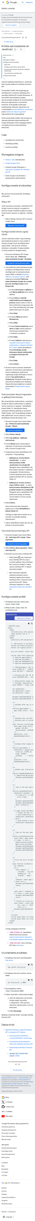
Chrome (4, 1191)
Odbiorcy (8, 277)
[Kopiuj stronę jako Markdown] (21, 49)
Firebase (4, 1194)
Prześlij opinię (8, 42)
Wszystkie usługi (7, 1203)
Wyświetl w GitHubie (24, 618)
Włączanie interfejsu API (16, 225)
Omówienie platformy (8, 1127)
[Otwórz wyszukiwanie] (23, 2)
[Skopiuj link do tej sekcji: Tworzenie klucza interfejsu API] (31, 531)
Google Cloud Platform (8, 1197)
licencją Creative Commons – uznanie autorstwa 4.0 (16, 1078)
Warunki (4, 1212)
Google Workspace (17, 31)
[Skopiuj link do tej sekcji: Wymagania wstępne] (25, 155)
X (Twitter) (5, 1172)
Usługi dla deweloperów (9, 1130)
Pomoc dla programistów (9, 1136)
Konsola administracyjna (9, 1148)
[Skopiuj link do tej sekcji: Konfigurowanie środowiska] (3, 189)
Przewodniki (18, 33)
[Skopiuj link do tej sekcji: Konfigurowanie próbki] (28, 597)
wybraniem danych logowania (16, 112)
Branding (25, 274)
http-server (9, 960)
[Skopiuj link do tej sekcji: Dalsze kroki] (16, 1025)
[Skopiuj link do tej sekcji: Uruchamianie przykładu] (29, 953)
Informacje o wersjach (8, 1133)
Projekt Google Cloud (12, 163)
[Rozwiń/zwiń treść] (13, 55)
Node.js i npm (10, 160)
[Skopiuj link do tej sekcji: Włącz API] (12, 202)
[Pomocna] (22, 37)
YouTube (4, 1175)
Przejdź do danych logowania (17, 544)
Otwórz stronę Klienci (15, 430)
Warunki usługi (6, 1139)
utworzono (20, 945)
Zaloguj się (29, 2)
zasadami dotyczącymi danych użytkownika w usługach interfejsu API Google (20, 345)
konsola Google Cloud (8, 1154)
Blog (3, 1166)
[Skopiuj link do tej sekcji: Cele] (8, 135)
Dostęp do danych (19, 277)
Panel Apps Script (7, 1151)
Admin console (8, 8)
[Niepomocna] (25, 37)
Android (4, 1188)
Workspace (18, 2)
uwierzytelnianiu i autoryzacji (23, 109)
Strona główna (6, 31)
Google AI (4, 1200)
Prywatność (12, 1212)
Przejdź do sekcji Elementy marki (18, 263)
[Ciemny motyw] (28, 623)
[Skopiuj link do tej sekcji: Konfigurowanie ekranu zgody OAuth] (9, 234)
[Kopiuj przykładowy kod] (31, 623)
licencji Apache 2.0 (25, 1079)
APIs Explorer (6, 1157)
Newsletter (5, 1169)
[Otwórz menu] (3, 2)
